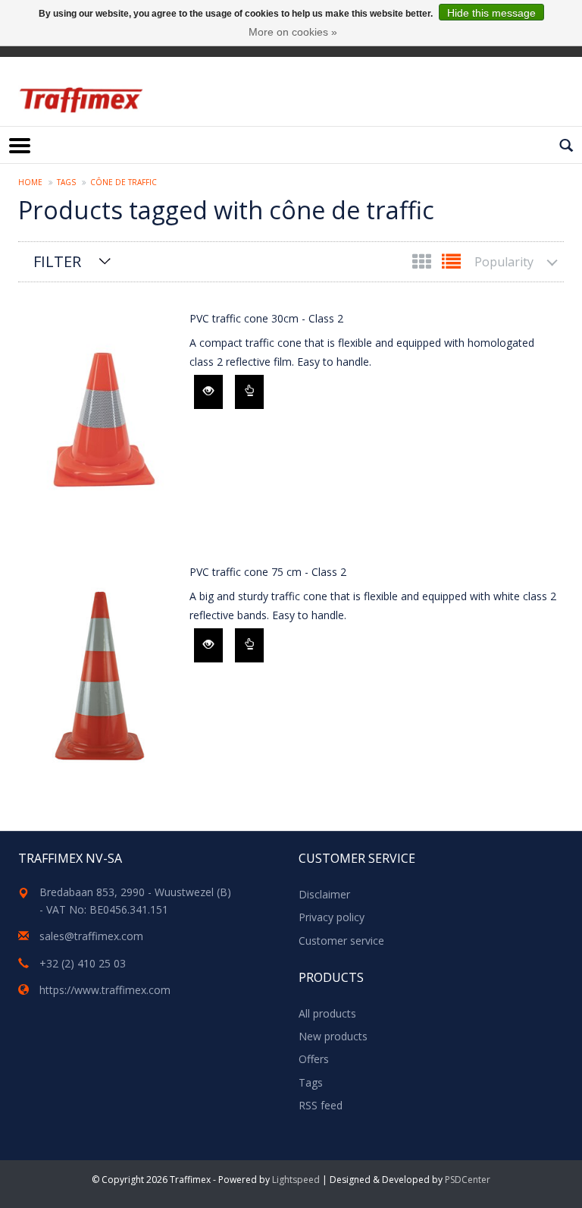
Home (30, 182)
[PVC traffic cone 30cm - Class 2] (100, 416)
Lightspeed (296, 1179)
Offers (314, 1059)
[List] (451, 264)
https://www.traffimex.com (105, 990)
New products (333, 1036)
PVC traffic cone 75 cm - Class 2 (267, 572)
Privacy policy (332, 917)
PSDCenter (467, 1179)
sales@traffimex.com (91, 936)
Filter (57, 261)
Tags (66, 182)
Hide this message (491, 13)
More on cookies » (293, 32)
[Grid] (423, 264)
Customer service (341, 940)
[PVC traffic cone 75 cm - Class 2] (100, 670)
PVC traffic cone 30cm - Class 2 (266, 318)
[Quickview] (208, 392)
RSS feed (321, 1105)
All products (327, 1013)
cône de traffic (123, 182)
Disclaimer (324, 894)
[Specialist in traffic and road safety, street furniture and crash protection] (80, 100)
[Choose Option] (249, 392)
